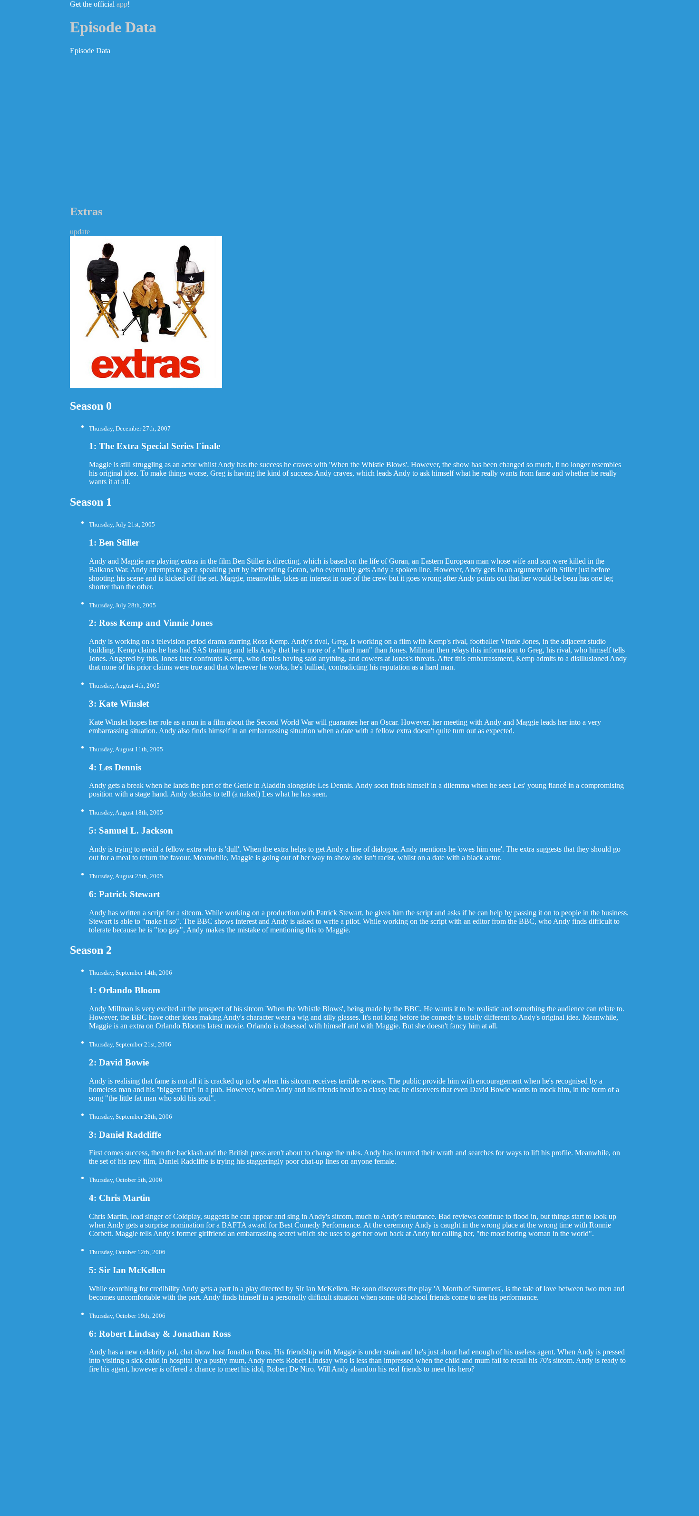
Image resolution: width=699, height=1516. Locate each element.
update (80, 232)
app (121, 4)
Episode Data (113, 27)
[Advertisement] (349, 129)
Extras (86, 211)
